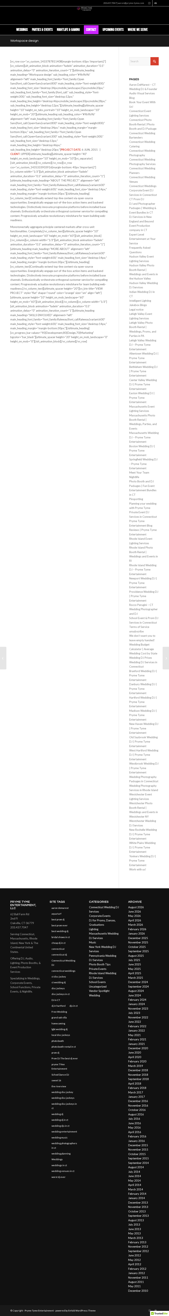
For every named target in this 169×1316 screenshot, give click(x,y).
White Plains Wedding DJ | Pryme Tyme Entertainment (142, 847)
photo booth (58, 1041)
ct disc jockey (59, 976)
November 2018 (138, 1074)
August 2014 (136, 1167)
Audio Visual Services (142, 93)
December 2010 (138, 1290)
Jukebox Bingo (138, 305)
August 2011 (136, 1282)
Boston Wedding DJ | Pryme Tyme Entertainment (142, 451)
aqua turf (56, 913)
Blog (132, 97)
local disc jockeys (61, 1035)
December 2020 (138, 1048)
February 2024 (137, 999)
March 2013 (135, 1238)
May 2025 (134, 969)
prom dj (55, 1052)
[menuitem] (22, 30)
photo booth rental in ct (64, 1046)
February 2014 (137, 1193)
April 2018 (134, 1083)
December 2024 (138, 982)
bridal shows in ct (61, 937)
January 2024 (136, 1004)
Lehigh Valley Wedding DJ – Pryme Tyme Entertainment (142, 345)
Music (92, 942)
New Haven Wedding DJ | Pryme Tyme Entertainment (143, 728)
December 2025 (138, 938)
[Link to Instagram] (149, 3)
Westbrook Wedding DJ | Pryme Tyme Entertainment (143, 768)
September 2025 (138, 951)
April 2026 (134, 920)
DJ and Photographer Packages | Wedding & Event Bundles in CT (142, 208)
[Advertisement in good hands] (3, 658)
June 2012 (134, 1255)
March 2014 (135, 1189)
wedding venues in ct (63, 1171)
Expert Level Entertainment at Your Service (142, 239)
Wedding (94, 995)
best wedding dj (60, 931)
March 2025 (135, 977)
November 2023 (138, 1008)
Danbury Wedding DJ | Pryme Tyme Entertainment (143, 689)
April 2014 (134, 1185)
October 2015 (137, 1154)
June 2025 (134, 964)
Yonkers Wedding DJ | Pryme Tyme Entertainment (142, 861)
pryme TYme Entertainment (59, 1066)
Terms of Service (139, 627)
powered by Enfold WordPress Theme (75, 1310)
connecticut (58, 948)
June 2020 (134, 1052)
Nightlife (134, 477)
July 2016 (134, 1118)
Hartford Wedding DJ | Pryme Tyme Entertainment (143, 702)
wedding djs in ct (60, 1125)
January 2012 (136, 1273)
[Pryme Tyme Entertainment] (84, 15)
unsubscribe (136, 631)
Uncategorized (98, 986)
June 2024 (134, 995)
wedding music (60, 1137)
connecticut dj (59, 954)
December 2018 (138, 1070)
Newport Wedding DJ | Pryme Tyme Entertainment (143, 583)
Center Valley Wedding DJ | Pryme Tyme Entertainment (143, 384)
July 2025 (134, 960)
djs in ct (73, 1005)
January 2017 (136, 1096)
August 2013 (136, 1220)
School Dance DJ (60, 1074)
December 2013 (138, 1202)
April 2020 (134, 1057)
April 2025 (134, 973)
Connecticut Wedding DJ (63, 962)
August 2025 (136, 955)
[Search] (152, 30)
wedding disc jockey (62, 1092)
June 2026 (134, 911)
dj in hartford (59, 1005)
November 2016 (138, 1105)
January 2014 (136, 1198)
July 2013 (134, 1224)
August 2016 (136, 1114)
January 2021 (136, 1044)
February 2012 (137, 1268)
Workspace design (24, 40)
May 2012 (134, 1260)
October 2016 (137, 1109)
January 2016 (136, 1141)
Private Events (97, 969)
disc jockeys (58, 988)
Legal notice (136, 309)
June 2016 (134, 1123)
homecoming (58, 1023)
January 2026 (136, 933)
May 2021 (134, 1035)
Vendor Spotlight (99, 990)
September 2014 (138, 1163)
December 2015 (138, 1145)
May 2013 (134, 1233)
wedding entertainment (64, 1131)
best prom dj (58, 919)
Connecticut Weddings (142, 186)
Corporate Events (99, 915)
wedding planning (61, 1153)
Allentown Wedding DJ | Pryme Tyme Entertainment (143, 358)
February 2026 (137, 929)
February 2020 (137, 1061)
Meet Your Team (139, 472)
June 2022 (134, 1021)
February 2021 (137, 1039)
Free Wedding (59, 1011)
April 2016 (134, 1132)
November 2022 (138, 1017)
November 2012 (138, 1246)
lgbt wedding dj (60, 1029)
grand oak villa (59, 1017)
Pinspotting (136, 499)
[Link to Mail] (156, 3)
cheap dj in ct (59, 943)
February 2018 (137, 1088)
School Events (97, 982)
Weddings (57, 1159)
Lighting (93, 929)
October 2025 (137, 947)
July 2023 (134, 1012)
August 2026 (136, 907)
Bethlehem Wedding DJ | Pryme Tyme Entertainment (143, 371)
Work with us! (137, 869)
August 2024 (136, 990)
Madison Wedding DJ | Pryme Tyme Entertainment (143, 715)
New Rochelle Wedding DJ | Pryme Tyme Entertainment (143, 834)
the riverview (59, 1086)
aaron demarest (60, 908)
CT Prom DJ (136, 199)
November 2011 (138, 1277)
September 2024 (138, 986)
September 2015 (138, 1158)
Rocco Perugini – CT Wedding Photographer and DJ (143, 609)
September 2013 (138, 1215)
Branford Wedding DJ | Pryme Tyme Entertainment (143, 675)
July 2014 (134, 1171)
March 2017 (135, 1092)
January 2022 (136, 1030)
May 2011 (134, 1286)
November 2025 (138, 942)
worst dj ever (59, 1177)
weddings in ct (59, 1165)
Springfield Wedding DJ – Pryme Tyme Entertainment (143, 464)
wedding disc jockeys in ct (64, 1105)
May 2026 (134, 915)
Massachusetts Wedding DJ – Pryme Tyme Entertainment (144, 437)
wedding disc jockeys (63, 1097)
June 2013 (134, 1229)
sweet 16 (56, 1080)
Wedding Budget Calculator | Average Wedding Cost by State (143, 649)
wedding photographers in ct (64, 1145)
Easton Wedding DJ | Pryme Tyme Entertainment (142, 398)
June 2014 (134, 1176)
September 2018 (138, 1079)
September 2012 (138, 1251)
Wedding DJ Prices (140, 657)
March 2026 (135, 924)
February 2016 (137, 1136)
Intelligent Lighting (140, 300)
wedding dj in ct (60, 1119)
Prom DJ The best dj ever (65, 1058)
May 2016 (134, 1127)
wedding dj (57, 1114)
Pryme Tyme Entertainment (39, 1310)
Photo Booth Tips (99, 964)
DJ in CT (56, 1000)
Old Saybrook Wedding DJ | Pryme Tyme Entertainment (143, 742)
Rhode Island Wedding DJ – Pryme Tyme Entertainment (142, 570)
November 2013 (138, 1207)
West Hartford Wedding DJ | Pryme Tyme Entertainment (143, 755)
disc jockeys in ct (61, 994)
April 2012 (134, 1264)
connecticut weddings (63, 970)
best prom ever (60, 925)
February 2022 (137, 1026)
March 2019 (135, 1066)
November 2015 (138, 1149)
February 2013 (137, 1242)
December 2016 (138, 1101)
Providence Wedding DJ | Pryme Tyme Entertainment (143, 596)
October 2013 (137, 1211)
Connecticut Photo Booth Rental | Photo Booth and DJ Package (142, 124)
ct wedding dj (59, 982)
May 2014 (134, 1180)
